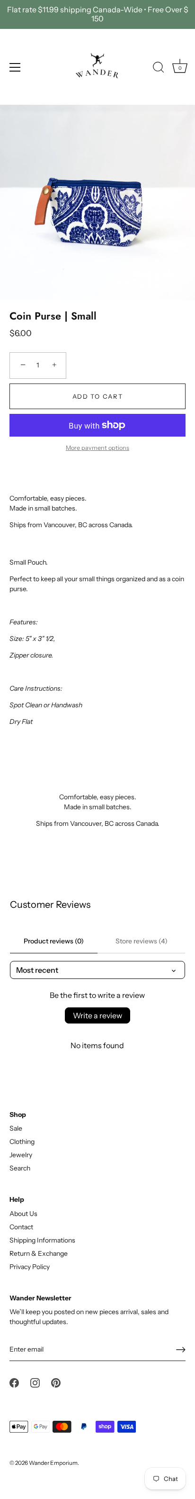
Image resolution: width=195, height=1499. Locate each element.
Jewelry (20, 1155)
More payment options (97, 447)
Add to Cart (97, 396)
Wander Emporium (53, 1462)
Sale (15, 1128)
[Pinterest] (56, 1382)
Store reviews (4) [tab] (141, 941)
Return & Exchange (38, 1253)
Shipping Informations (42, 1240)
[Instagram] (35, 1382)
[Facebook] (14, 1382)
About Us (23, 1213)
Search (19, 1168)
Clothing (22, 1141)
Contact (21, 1227)
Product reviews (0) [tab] (54, 941)
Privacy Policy (29, 1266)
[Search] (158, 68)
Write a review (97, 1015)
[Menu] (15, 67)
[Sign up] (181, 1349)
